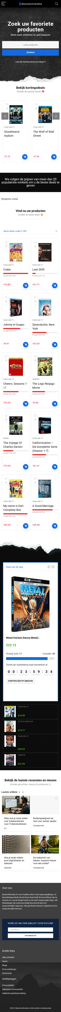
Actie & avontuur (25, 721)
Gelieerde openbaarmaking (14, 993)
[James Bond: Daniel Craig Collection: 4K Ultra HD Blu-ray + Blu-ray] (45, 114)
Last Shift (38, 269)
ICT (5, 828)
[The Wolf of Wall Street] (16, 114)
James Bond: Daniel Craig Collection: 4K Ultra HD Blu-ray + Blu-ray (44, 139)
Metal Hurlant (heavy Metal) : (23, 637)
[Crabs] (16, 252)
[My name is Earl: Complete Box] (16, 488)
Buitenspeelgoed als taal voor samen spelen (44, 819)
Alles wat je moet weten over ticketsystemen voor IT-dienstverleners (16, 821)
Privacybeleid (8, 985)
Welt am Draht (25, 711)
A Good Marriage (43, 506)
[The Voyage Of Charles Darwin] (16, 425)
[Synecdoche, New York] (45, 307)
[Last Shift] (45, 252)
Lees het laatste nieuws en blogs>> (30, 62)
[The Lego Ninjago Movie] (45, 366)
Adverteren (7, 973)
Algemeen (7, 868)
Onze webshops (9, 969)
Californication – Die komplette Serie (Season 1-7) (44, 446)
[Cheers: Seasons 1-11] (16, 366)
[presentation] (5, 116)
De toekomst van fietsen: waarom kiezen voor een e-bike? (44, 860)
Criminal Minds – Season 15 (32, 759)
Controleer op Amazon (25, 157)
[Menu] (3, 4)
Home (4, 961)
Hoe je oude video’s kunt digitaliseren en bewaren (14, 860)
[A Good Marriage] (45, 488)
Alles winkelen (8, 957)
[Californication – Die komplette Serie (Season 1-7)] (45, 425)
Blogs (4, 965)
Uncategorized (38, 826)
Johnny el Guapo (13, 324)
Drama (6, 438)
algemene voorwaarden (12, 989)
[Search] (56, 4)
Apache (21, 725)
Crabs (7, 269)
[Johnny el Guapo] (16, 307)
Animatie (35, 379)
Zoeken (31, 52)
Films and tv (9, 127)
